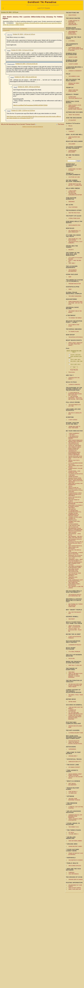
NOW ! (70, 289)
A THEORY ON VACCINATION (72, 710)
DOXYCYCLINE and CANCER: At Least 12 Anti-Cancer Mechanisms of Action (75, 489)
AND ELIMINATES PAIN (74, 225)
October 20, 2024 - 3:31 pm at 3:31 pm (26, 63)
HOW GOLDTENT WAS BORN (74, 137)
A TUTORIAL (72, 41)
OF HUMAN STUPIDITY (74, 767)
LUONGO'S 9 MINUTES (74, 384)
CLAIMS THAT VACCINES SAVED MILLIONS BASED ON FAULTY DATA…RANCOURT (74, 717)
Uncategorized (23, 28)
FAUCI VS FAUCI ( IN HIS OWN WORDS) (74, 106)
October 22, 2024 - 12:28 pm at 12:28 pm (23, 110)
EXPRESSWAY (72, 97)
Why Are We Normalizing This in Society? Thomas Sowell (18, 124)
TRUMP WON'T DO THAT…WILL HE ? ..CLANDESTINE (75, 184)
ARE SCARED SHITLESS (75, 865)
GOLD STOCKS (72, 15)
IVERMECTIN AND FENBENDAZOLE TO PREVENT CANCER (73, 514)
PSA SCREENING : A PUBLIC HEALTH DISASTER (75, 553)
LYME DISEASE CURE (74, 525)
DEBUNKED (71, 201)
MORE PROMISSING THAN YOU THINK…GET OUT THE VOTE (75, 303)
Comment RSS (6, 30)
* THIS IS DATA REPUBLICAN (72, 191)
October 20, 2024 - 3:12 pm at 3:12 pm (22, 50)
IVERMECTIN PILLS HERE (75, 517)
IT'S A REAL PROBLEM (74, 651)
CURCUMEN (72, 475)
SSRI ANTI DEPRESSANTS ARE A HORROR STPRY (75, 563)
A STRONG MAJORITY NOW (76, 732)
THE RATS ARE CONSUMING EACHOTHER (75, 194)
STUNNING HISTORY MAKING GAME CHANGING (75, 108)
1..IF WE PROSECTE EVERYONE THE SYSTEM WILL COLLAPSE (75, 394)
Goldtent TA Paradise (42, 2)
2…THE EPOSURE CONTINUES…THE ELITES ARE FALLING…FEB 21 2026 (75, 398)
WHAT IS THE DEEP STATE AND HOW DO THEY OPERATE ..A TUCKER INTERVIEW (75, 675)
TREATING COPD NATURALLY (72, 575)
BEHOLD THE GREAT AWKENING (73, 84)
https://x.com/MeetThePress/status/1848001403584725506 (30, 105)
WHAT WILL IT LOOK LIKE (75, 665)
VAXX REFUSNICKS (74, 874)
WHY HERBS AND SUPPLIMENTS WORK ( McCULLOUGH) (74, 584)
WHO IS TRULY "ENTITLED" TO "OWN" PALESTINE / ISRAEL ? (75, 344)
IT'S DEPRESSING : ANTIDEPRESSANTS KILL (74, 511)
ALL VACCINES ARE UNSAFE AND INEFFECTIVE (75, 713)
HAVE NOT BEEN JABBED (75, 840)
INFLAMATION (72, 509)
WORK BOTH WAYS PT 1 (75, 761)
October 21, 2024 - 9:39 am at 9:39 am (29, 86)
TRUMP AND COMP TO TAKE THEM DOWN (74, 427)
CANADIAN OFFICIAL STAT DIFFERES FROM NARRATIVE (75, 816)
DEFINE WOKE (72, 701)
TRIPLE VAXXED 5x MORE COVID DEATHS (75, 819)
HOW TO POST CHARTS (75, 887)
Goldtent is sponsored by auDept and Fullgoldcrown (32, 126)
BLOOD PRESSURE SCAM (75, 456)
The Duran (61, 124)
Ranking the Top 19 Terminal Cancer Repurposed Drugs (75, 556)
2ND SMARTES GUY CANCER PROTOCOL (73, 443)
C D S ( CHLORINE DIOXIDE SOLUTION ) (75, 463)
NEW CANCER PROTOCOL (75, 545)
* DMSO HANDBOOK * (74, 433)
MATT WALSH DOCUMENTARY (72, 784)
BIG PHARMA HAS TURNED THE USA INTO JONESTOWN (75, 605)
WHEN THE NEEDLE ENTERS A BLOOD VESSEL (75, 743)
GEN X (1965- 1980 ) (75, 359)
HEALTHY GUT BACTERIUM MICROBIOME (75, 503)
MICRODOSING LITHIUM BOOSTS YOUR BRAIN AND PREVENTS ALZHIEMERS (75, 530)
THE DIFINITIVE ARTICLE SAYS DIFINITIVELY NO (74, 595)
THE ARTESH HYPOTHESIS (76, 337)
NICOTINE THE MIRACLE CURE (74, 550)
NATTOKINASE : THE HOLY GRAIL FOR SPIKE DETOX (75, 537)
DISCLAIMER (72, 144)
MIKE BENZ (71, 672)
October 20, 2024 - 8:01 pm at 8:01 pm (26, 77)
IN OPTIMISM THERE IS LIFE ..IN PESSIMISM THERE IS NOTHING (75, 49)
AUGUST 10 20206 (73, 64)
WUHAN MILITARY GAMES (75, 846)
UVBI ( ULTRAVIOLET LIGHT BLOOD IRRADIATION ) (75, 580)
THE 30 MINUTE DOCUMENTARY (72, 270)
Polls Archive (72, 372)
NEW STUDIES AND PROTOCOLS (73, 548)
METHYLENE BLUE (73, 527)
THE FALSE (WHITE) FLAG (75, 98)
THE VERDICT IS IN (74, 827)
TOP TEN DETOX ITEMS (75, 573)
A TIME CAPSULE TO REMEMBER (73, 21)
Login (39, 8)
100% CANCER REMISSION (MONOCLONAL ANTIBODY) (75, 441)
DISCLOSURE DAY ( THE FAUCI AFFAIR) (74, 239)
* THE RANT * (72, 434)
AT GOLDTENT (72, 120)
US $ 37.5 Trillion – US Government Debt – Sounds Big (75, 630)
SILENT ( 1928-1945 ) (76, 354)
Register (47, 8)
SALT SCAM (72, 558)
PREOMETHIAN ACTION (75, 283)
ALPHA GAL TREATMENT (75, 445)
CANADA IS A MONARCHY (75, 70)
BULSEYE (71, 249)
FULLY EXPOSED (73, 207)
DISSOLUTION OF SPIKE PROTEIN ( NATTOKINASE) (75, 479)
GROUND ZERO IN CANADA (76, 879)
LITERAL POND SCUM (74, 218)
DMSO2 (70, 486)
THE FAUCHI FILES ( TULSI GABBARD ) (75, 242)
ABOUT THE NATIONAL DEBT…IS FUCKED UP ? (74, 626)
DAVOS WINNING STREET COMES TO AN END (75, 774)
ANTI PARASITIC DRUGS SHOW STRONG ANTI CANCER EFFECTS (74, 448)
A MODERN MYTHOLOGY (75, 644)
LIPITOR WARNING (73, 524)
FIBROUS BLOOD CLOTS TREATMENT (74, 495)
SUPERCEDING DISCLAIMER (72, 151)
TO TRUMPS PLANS (74, 331)
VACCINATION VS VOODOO (76, 860)
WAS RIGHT (72, 619)
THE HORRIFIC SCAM (74, 76)
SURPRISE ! (72, 872)
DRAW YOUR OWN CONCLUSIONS (73, 90)
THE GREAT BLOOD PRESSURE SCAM (73, 569)
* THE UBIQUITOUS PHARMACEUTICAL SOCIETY (73, 437)
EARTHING (71, 491)
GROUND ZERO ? (73, 756)
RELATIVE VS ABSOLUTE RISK (75, 413)
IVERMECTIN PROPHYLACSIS (72, 519)
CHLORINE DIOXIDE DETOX (76, 473)
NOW (70, 157)
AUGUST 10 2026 (73, 57)
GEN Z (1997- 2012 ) (75, 364)
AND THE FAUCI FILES (74, 212)
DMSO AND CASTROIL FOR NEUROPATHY (75, 484)
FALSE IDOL (72, 658)
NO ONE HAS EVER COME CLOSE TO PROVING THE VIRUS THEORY (75, 685)
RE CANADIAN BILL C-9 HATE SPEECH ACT (74, 231)
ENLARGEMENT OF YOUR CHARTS (75, 886)
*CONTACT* (71, 131)
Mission (70, 125)
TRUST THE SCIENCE (74, 114)
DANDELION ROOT (73, 476)
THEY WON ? (72, 263)
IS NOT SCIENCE (73, 419)
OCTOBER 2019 (72, 793)
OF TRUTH (71, 832)
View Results (74, 369)
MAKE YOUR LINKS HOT (75, 889)
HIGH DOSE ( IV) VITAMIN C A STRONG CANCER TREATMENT (75, 506)
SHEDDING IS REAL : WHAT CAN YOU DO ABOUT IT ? (75, 560)
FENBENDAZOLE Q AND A (75, 493)
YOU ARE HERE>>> (74, 834)
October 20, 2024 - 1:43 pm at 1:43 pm (24, 34)
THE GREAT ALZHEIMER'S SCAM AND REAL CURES (75, 567)
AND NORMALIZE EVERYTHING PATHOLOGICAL (72, 33)
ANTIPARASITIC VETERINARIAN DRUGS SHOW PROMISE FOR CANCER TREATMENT (74, 452)
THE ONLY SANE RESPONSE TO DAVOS (74, 799)
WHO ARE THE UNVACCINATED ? (72, 24)
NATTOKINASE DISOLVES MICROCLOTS (75, 540)
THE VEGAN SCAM (73, 571)
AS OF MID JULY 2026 (74, 177)
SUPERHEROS (72, 749)
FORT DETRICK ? (73, 791)
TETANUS (71, 565)
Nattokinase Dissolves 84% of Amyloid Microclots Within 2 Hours (75, 543)
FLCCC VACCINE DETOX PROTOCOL (74, 498)
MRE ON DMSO (72, 532)
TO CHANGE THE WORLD (75, 318)
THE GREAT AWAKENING (75, 296)
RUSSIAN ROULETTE (74, 741)
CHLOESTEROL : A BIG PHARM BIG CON (74, 472)
